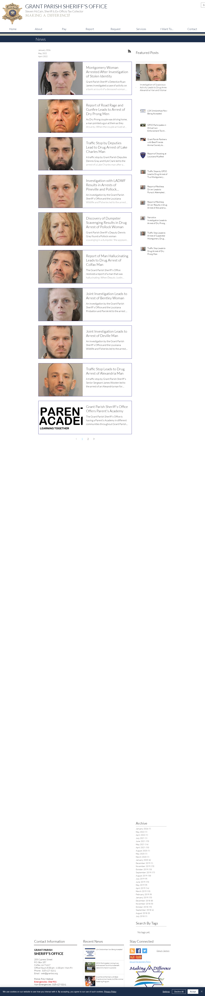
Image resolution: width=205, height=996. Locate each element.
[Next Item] (162, 72)
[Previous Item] (140, 72)
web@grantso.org (49, 973)
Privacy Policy (110, 991)
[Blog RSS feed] (132, 951)
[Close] (201, 991)
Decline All (179, 991)
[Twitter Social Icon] (144, 950)
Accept (193, 991)
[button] (64, 29)
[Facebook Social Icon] (138, 950)
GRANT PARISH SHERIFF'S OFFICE (66, 6)
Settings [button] (166, 991)
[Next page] (93, 438)
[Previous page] (76, 438)
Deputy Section (163, 951)
